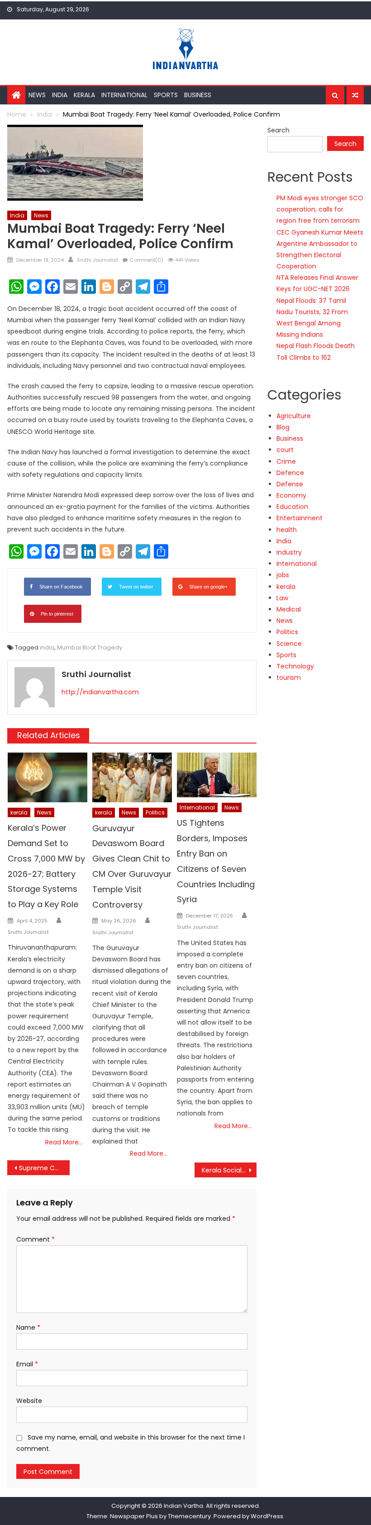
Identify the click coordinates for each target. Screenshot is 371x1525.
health (286, 529)
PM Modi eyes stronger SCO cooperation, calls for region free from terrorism (319, 209)
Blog (283, 427)
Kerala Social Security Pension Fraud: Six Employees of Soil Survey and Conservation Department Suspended (229, 1170)
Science (289, 643)
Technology (295, 666)
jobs (282, 574)
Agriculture (293, 415)
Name (28, 1327)
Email (27, 1364)
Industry (289, 552)
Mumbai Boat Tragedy (89, 647)
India (59, 94)
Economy (291, 495)
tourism (288, 677)
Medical (288, 609)
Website (29, 1400)
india (47, 647)
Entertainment (299, 517)
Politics (155, 812)
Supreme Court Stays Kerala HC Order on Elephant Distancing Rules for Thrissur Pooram (44, 1167)
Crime (286, 461)
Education (292, 506)
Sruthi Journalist (97, 260)
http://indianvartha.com (100, 692)
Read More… (64, 1142)
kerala (19, 812)
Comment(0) (146, 260)
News (37, 94)
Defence (290, 472)
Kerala (84, 94)
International (124, 94)
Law (282, 597)
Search (278, 130)
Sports (166, 94)
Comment (35, 1239)
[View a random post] (355, 95)
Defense (289, 484)
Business (197, 94)
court (285, 449)
